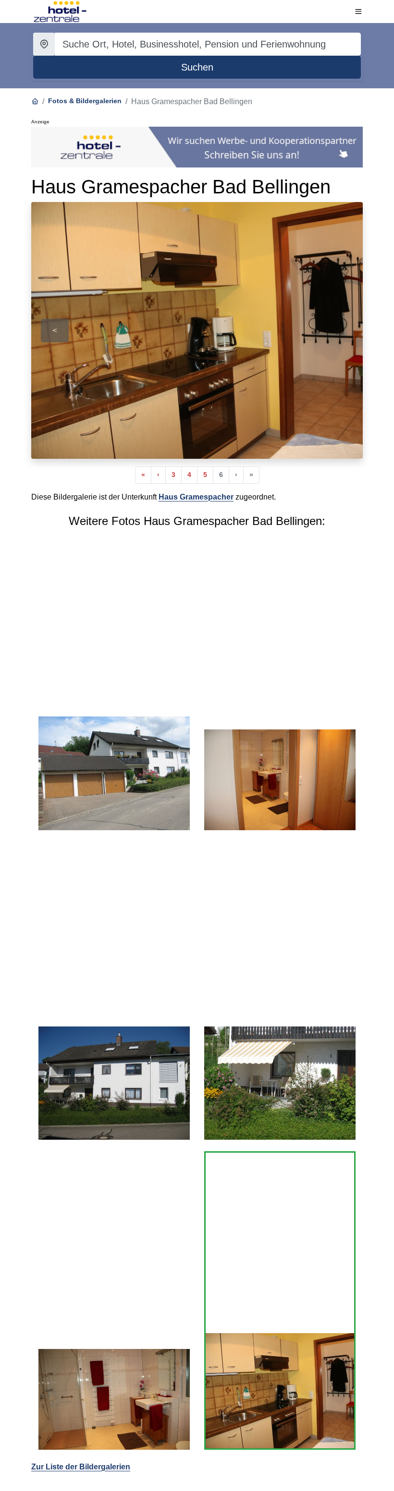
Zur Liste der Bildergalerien (80, 1467)
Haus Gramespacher (196, 497)
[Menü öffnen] (358, 11)
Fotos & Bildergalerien (85, 101)
